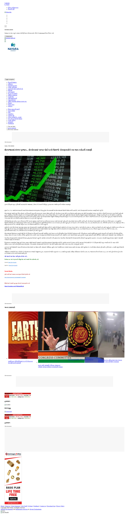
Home (2, 506)
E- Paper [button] (7, 4)
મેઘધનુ (10, 103)
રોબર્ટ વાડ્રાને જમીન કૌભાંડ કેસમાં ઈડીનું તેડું (80, 359)
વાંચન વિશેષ (11, 111)
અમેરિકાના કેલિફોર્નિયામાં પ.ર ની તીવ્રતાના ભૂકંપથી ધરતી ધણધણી (20, 362)
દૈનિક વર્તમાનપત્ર (13, 7)
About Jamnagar (15, 506)
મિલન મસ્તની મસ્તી (14, 109)
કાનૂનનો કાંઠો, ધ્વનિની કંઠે (15, 89)
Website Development (7, 509)
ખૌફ (9, 112)
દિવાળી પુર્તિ (11, 9)
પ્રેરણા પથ (11, 115)
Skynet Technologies (35, 509)
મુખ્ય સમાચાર (12, 128)
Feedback (36, 506)
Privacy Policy (60, 506)
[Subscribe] (8, 12)
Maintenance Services (22, 509)
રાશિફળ (10, 84)
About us (7, 506)
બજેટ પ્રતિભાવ (12, 87)
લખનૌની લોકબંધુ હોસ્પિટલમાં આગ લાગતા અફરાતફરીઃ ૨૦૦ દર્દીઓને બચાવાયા (110, 360)
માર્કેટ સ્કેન (11, 104)
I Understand (8, 36)
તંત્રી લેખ (11, 96)
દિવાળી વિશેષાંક (12, 82)
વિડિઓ (10, 90)
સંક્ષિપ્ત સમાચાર (12, 95)
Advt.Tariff (24, 506)
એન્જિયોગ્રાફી (12, 98)
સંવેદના (10, 106)
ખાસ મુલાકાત (12, 100)
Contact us (43, 506)
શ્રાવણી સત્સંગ (12, 85)
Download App (51, 506)
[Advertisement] (64, 65)
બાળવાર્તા (10, 122)
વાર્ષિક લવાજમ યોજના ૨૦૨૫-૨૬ (17, 101)
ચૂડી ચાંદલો (11, 92)
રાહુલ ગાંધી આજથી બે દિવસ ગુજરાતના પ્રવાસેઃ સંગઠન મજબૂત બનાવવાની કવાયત (50, 366)
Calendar (7, 3)
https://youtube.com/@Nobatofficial (14, 286)
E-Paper (30, 506)
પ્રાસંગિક (11, 114)
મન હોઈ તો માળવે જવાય (15, 118)
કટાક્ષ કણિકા (11, 120)
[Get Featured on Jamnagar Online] (13, 504)
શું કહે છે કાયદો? (12, 93)
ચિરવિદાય (11, 123)
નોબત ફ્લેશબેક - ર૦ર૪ (14, 117)
